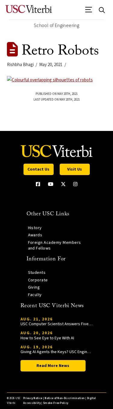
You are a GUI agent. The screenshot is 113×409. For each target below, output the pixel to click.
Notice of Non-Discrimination (65, 398)
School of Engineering (56, 25)
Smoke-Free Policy (55, 403)
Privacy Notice (32, 398)
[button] (88, 11)
